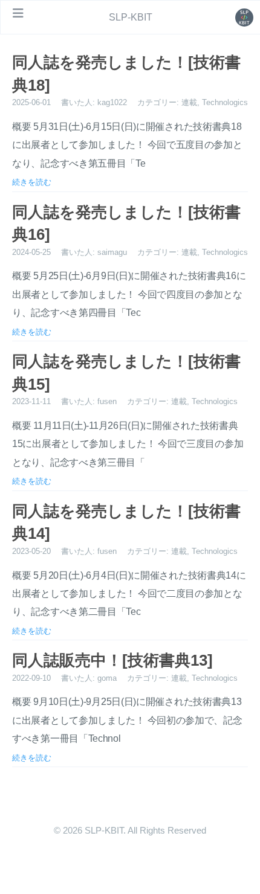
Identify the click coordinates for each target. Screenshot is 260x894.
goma (107, 678)
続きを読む (31, 181)
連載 (189, 102)
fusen (107, 401)
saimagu (112, 252)
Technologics (225, 102)
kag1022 (112, 102)
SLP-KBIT (130, 17)
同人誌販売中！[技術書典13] (112, 660)
